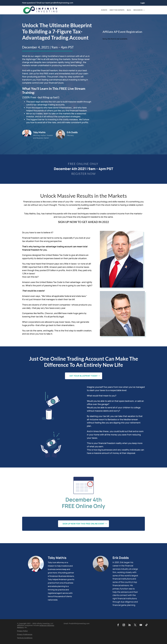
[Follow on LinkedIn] (129, 625)
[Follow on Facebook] (118, 625)
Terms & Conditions (24, 638)
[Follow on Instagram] (123, 625)
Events (104, 10)
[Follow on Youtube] (140, 625)
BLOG (129, 10)
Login (143, 3)
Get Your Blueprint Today (84, 376)
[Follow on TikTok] (146, 625)
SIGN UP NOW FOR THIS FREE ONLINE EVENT (83, 523)
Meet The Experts (117, 10)
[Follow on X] (135, 625)
